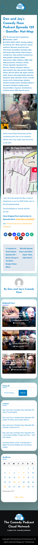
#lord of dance (14, 73)
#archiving (7, 45)
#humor (13, 67)
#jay (15, 70)
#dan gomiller (8, 57)
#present (18, 78)
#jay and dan (22, 70)
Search (6, 386)
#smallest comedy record (20, 85)
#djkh (26, 60)
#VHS (16, 90)
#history (6, 67)
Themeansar (29, 542)
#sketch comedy (9, 83)
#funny (5, 65)
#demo (22, 57)
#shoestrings (18, 80)
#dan (30, 50)
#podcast (6, 78)
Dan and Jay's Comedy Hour (19, 37)
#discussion (7, 60)
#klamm (30, 70)
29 (24, 487)
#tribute (6, 90)
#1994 (7, 42)
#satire (5, 80)
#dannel (16, 57)
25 (5, 487)
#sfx (11, 80)
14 (19, 477)
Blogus (19, 542)
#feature (19, 62)
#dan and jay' (16, 52)
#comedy (24, 50)
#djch (14, 60)
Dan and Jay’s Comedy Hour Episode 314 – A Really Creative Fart (19, 339)
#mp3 (5, 75)
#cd (27, 47)
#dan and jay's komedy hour (23, 55)
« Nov (16, 497)
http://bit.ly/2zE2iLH (25, 219)
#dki (30, 60)
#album (30, 42)
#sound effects (8, 88)
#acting (24, 42)
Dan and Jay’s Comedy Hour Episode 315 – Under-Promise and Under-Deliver (17, 316)
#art (13, 45)
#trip (12, 90)
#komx (5, 73)
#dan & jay (7, 52)
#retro (25, 78)
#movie (30, 73)
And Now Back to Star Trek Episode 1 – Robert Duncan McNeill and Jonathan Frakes (17, 445)
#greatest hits (21, 65)
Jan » (22, 497)
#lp (21, 73)
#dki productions (9, 62)
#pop (12, 78)
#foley (26, 62)
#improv (26, 67)
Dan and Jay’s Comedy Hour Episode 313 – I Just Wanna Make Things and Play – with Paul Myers (19, 435)
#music (10, 75)
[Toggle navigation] (3, 6)
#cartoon (21, 47)
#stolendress (27, 88)
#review (31, 78)
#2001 (12, 42)
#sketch (27, 80)
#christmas (7, 50)
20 (14, 482)
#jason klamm (8, 70)
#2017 (18, 42)
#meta (25, 73)
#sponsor (17, 88)
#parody (30, 75)
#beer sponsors (21, 45)
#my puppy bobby (20, 75)
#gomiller (12, 65)
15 (24, 477)
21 (19, 482)
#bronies (14, 47)
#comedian (16, 50)
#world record (24, 90)
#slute (17, 83)
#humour (19, 67)
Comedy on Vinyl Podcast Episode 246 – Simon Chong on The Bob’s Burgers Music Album (12, 258)
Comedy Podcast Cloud (20, 320)
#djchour (20, 60)
